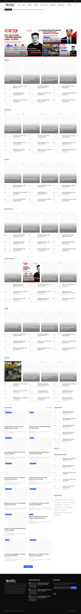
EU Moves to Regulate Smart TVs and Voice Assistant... (19, 143)
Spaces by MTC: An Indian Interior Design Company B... (67, 80)
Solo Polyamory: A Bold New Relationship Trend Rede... (67, 391)
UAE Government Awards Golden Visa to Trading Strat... (69, 419)
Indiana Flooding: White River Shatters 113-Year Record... (50, 53)
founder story (57, 509)
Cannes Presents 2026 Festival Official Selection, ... (68, 242)
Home (19, 4)
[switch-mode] (76, 1)
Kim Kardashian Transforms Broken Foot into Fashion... (69, 200)
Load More (27, 566)
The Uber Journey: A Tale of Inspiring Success (68, 487)
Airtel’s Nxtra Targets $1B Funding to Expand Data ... (69, 150)
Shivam (43, 131)
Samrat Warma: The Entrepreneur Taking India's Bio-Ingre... (14, 427)
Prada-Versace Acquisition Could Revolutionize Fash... (69, 193)
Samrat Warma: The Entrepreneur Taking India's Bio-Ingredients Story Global (57, 40)
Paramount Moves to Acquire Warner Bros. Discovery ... (19, 235)
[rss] (54, 594)
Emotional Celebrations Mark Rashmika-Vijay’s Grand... (68, 235)
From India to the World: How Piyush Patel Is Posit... (31, 278)
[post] (23, 43)
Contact (5, 1)
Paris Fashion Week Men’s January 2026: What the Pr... (44, 186)
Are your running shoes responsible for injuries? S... (67, 398)
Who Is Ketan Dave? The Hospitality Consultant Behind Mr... (14, 478)
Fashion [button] (29, 4)
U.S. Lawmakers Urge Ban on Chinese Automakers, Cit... (19, 93)
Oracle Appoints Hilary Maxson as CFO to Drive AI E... (20, 136)
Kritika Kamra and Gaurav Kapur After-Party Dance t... (44, 235)
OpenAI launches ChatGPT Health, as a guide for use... (69, 342)
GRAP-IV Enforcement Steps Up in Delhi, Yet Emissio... (20, 349)
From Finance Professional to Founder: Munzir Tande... (43, 87)
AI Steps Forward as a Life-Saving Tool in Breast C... (44, 342)
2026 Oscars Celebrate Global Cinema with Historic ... (67, 228)
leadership (71, 499)
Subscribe (74, 587)
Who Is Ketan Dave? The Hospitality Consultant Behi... (49, 278)
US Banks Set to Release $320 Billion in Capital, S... (43, 100)
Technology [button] (52, 4)
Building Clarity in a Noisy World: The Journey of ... (68, 299)
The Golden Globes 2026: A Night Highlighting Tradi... (69, 249)
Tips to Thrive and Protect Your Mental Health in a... (44, 398)
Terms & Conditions (72, 610)
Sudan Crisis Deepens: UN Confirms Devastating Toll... (69, 384)
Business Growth (67, 504)
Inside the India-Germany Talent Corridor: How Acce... (67, 278)
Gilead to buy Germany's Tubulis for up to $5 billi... (48, 328)
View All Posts (48, 407)
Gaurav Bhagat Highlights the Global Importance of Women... (14, 554)
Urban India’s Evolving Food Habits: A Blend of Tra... (20, 384)
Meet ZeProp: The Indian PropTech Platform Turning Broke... (39, 554)
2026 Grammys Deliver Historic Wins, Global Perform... (19, 249)
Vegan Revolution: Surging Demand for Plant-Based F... (20, 398)
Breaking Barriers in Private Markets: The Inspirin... (68, 440)
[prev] (74, 9)
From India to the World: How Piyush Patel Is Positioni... (67, 53)
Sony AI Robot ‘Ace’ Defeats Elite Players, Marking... (12, 129)
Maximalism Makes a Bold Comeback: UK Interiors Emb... (44, 384)
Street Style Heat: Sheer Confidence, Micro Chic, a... (43, 193)
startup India (64, 509)
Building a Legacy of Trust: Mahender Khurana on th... (18, 285)
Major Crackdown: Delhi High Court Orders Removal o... (49, 228)
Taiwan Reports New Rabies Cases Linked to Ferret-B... (69, 349)
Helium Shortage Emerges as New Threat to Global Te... (69, 136)
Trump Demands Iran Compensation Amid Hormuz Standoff (12, 79)
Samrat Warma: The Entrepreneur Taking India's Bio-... (12, 278)
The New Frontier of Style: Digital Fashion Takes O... (49, 179)
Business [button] (36, 4)
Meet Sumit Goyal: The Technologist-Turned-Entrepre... (68, 292)
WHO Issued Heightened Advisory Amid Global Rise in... (69, 335)
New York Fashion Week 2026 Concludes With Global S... (12, 178)
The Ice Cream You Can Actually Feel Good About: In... (19, 299)
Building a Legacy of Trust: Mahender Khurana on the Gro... (15, 503)
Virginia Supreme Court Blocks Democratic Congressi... (48, 377)
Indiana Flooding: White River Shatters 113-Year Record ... (40, 427)
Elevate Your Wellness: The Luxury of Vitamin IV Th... (44, 349)
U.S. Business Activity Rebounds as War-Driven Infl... (69, 93)
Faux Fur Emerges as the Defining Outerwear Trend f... (69, 186)
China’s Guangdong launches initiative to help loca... (67, 179)
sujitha (45, 55)
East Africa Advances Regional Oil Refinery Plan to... (20, 100)
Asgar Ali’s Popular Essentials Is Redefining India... (68, 87)
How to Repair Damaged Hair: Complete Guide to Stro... (43, 335)
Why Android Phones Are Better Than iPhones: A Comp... (69, 459)
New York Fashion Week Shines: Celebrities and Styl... (19, 200)
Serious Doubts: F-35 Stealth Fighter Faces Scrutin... (19, 150)
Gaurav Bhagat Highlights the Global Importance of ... (49, 80)
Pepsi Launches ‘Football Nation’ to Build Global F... (11, 228)
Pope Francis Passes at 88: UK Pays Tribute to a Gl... (20, 391)
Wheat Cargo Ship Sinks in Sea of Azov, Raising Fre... (68, 100)
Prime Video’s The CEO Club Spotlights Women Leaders (18, 242)
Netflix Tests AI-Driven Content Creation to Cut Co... (31, 228)
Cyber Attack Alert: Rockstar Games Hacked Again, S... (49, 129)
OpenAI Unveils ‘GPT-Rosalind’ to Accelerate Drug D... (31, 327)
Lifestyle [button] (69, 4)
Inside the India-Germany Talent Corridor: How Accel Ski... (38, 478)
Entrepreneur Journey (58, 512)
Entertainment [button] (61, 4)
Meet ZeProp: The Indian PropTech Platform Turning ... (20, 292)
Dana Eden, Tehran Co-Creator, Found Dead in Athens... (44, 242)
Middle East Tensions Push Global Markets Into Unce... (20, 87)
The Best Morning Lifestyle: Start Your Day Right (69, 480)
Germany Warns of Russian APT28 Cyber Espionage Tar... (67, 129)
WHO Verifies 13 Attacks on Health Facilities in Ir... (67, 328)
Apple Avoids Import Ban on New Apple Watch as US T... (68, 143)
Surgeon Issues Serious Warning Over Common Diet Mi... (19, 335)
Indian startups (57, 502)
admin (6, 82)
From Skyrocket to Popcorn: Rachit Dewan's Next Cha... (45, 285)
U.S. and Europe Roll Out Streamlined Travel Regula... (43, 391)
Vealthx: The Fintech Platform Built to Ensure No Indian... (15, 529)
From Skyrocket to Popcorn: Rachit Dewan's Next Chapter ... (39, 503)
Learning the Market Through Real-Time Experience (69, 426)
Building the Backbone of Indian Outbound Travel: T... (44, 292)
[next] (76, 9)
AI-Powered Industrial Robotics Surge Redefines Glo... (30, 129)
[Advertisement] (40, 19)
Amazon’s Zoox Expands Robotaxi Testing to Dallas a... (44, 150)
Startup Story (72, 502)
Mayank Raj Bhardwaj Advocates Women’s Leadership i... (29, 79)
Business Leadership (68, 512)
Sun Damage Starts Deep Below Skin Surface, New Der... (11, 327)
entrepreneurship (58, 499)
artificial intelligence (58, 504)
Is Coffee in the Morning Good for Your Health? (69, 473)
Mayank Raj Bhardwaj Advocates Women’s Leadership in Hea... (38, 517)
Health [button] (23, 4)
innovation (65, 499)
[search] (75, 5)
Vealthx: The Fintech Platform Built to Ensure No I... (69, 285)
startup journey (65, 502)
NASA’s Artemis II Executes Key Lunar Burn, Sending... (44, 136)
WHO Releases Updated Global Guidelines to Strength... (19, 342)
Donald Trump (57, 515)
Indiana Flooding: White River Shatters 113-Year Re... (12, 377)
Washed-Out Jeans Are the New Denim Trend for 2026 (19, 186)
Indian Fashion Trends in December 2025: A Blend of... (20, 193)
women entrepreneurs (59, 507)
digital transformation (69, 507)
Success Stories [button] (43, 4)
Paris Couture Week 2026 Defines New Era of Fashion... (31, 179)
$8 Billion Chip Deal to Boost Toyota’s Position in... (43, 143)
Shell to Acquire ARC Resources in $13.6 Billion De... (44, 93)
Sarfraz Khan (8, 54)
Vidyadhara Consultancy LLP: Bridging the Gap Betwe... (43, 299)
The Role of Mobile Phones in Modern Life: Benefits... (68, 466)
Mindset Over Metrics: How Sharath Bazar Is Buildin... (68, 412)
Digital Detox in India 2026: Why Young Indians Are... (31, 377)
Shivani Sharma (40, 194)
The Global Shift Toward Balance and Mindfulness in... (67, 377)
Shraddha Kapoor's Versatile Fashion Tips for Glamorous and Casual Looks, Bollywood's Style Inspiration (34, 9)
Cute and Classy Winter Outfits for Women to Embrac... (44, 200)
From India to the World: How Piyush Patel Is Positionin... (14, 452)
